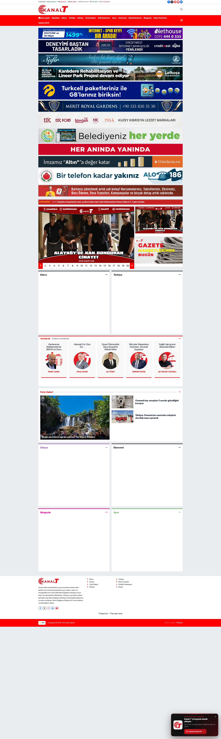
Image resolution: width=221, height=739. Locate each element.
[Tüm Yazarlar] (180, 339)
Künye (120, 587)
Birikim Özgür (110, 372)
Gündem (56, 18)
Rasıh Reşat (167, 372)
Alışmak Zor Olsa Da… (54, 345)
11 (86, 266)
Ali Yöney (82, 372)
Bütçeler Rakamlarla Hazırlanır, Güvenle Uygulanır (110, 347)
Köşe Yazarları (160, 18)
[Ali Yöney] (82, 360)
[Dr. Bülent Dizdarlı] (138, 360)
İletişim (92, 587)
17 (114, 266)
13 (95, 266)
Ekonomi (123, 18)
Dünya (80, 18)
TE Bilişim (179, 623)
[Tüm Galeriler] (180, 392)
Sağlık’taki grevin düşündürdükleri (139, 345)
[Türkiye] (180, 275)
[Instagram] (48, 608)
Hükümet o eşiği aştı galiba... (167, 345)
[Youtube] (57, 608)
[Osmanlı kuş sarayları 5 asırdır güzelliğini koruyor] (122, 402)
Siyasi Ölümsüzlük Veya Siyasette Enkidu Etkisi (82, 347)
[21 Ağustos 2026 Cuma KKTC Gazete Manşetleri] (159, 250)
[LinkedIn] (53, 608)
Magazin (148, 18)
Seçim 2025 (43, 23)
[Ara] (181, 9)
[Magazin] (106, 512)
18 (118, 266)
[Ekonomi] (180, 448)
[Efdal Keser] (54, 360)
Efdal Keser (53, 372)
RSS (43, 623)
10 (81, 266)
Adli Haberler (104, 18)
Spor (114, 18)
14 (100, 266)
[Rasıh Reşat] (167, 360)
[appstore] (103, 613)
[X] (44, 608)
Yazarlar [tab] (45, 339)
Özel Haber (90, 18)
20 (127, 266)
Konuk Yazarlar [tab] (60, 339)
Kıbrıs (64, 18)
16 (109, 266)
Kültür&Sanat (135, 18)
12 (91, 266)
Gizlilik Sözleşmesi (125, 584)
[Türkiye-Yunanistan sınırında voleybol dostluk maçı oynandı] (122, 417)
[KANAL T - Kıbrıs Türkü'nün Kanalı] (53, 9)
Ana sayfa (45, 18)
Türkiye (72, 18)
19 (123, 266)
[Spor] (180, 512)
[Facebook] (40, 608)
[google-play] (116, 613)
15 (104, 266)
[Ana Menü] (181, 20)
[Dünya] (106, 448)
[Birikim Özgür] (110, 360)
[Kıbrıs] (106, 275)
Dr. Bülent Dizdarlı (139, 372)
